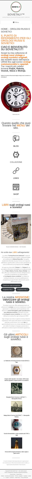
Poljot (12, 68)
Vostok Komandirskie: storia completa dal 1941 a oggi (16, 434)
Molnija (21, 71)
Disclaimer (12, 477)
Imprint (7, 477)
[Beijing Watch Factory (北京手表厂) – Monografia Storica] (16, 407)
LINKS (16, 178)
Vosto (4, 71)
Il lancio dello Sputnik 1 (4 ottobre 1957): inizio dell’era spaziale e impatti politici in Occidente (16, 379)
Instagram (21, 475)
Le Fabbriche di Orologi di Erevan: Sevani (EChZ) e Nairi (16, 361)
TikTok (16, 475)
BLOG (16, 146)
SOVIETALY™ (16, 14)
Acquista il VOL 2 (22, 289)
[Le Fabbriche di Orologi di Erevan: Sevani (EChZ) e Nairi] (16, 352)
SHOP (16, 194)
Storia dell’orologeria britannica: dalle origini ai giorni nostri (16, 452)
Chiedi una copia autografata (11, 285)
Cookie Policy (17, 477)
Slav (11, 71)
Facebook (25, 475)
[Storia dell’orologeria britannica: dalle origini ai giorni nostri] (16, 443)
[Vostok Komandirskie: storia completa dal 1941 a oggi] (16, 425)
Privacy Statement (24, 477)
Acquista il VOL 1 (8, 289)
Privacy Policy (12, 474)
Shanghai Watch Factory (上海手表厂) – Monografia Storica (16, 397)
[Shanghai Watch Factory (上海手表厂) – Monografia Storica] (16, 389)
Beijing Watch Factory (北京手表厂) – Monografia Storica (16, 416)
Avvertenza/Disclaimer (9, 475)
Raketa (20, 68)
